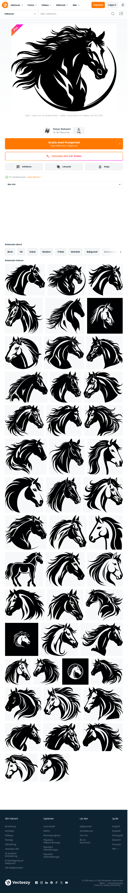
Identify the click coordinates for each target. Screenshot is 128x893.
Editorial (60, 5)
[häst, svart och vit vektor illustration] (23, 352)
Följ (79, 132)
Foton (31, 5)
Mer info (11, 184)
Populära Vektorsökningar (51, 841)
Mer (75, 5)
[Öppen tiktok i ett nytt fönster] (56, 882)
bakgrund (92, 251)
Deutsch (114, 839)
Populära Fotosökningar (50, 848)
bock (10, 251)
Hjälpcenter (84, 826)
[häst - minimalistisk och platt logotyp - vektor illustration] (104, 352)
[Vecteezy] (5, 5)
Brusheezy (10, 826)
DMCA (46, 830)
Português (115, 835)
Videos (45, 5)
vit (21, 251)
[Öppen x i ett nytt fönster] (61, 882)
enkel (32, 251)
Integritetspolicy (113, 883)
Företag (9, 839)
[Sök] (113, 14)
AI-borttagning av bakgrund (14, 862)
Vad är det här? (33, 177)
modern (46, 251)
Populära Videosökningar (51, 855)
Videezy (9, 835)
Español (114, 830)
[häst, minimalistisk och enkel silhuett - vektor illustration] (25, 279)
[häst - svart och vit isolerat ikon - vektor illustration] (66, 279)
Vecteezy (9, 830)
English (114, 826)
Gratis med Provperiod (64, 144)
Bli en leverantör (83, 841)
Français (114, 844)
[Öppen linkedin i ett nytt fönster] (46, 882)
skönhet (75, 251)
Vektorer (15, 5)
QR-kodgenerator (14, 867)
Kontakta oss (85, 830)
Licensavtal (48, 826)
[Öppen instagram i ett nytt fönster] (41, 882)
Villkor (100, 883)
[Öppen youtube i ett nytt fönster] (66, 882)
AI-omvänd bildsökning (11, 854)
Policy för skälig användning (105, 885)
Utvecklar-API (12, 848)
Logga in (112, 5)
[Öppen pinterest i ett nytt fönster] (51, 882)
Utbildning (10, 844)
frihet (61, 251)
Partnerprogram (51, 835)
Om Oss (82, 835)
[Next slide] (116, 252)
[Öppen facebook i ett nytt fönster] (36, 882)
